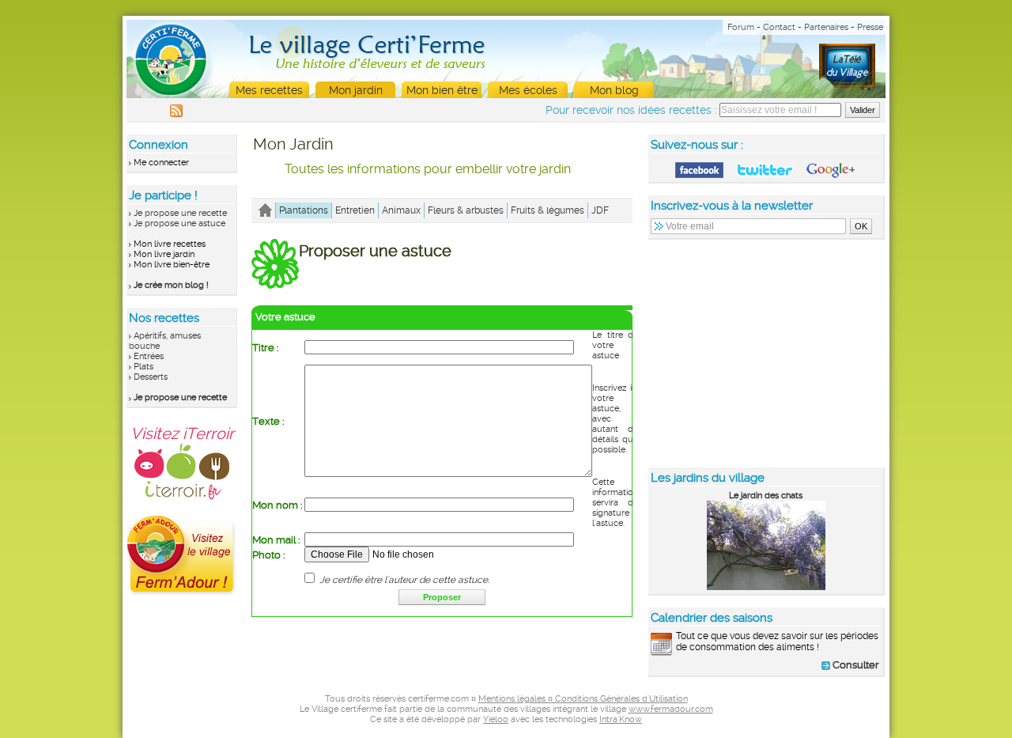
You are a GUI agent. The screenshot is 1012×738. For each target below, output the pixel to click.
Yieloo (495, 719)
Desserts (151, 377)
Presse (870, 27)
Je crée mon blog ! (171, 285)
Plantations (303, 210)
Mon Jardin (293, 143)
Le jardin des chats (765, 495)
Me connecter (161, 162)
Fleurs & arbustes (466, 210)
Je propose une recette (180, 213)
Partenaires (826, 27)
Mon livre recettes (170, 244)
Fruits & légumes (547, 210)
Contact (779, 27)
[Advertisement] (767, 353)
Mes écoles (528, 90)
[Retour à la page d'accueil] (265, 210)
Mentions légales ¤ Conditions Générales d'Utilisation (583, 699)
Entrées (149, 356)
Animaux (401, 210)
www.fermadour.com (671, 709)
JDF (600, 210)
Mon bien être (442, 90)
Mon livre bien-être (172, 264)
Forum (740, 27)
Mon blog (614, 90)
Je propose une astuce (179, 223)
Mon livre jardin (164, 254)
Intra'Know (620, 719)
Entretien (355, 210)
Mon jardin (356, 90)
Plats (143, 366)
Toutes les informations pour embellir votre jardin (428, 168)
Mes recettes (269, 90)
